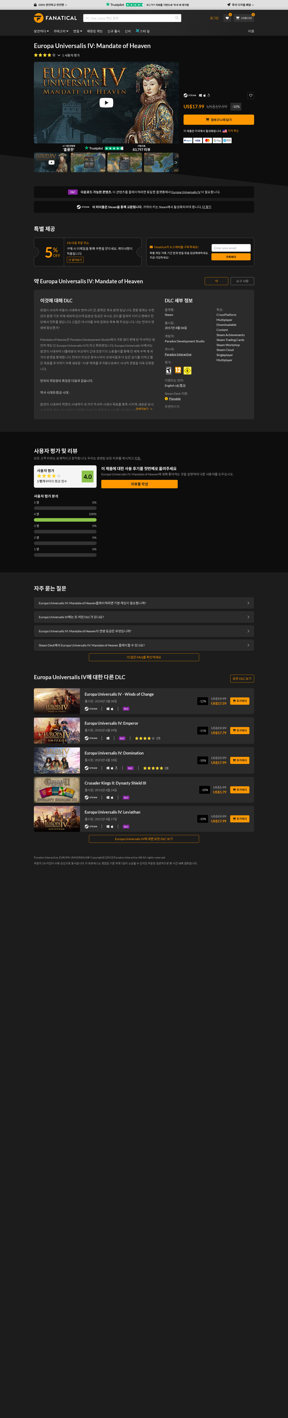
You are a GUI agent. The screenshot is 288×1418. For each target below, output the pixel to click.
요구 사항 (242, 281)
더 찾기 (206, 207)
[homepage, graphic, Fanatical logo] (55, 18)
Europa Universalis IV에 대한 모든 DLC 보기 (144, 839)
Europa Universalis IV (186, 192)
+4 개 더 (180, 385)
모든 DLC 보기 (242, 678)
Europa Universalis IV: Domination (114, 753)
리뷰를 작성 (139, 484)
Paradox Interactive (178, 354)
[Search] (177, 18)
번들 (76, 31)
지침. (137, 458)
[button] (50, 5)
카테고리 (60, 31)
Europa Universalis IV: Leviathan (112, 812)
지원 (251, 31)
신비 (128, 31)
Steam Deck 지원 (176, 393)
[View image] (51, 162)
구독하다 (231, 257)
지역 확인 (233, 130)
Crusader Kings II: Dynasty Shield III (115, 783)
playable (175, 398)
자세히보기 (142, 408)
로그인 (214, 18)
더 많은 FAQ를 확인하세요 (144, 657)
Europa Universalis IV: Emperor (111, 723)
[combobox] (144, 18)
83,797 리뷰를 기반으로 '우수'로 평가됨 (168, 4)
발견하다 (40, 31)
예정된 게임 (95, 31)
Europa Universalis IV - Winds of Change (119, 694)
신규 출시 (113, 31)
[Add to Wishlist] (250, 95)
